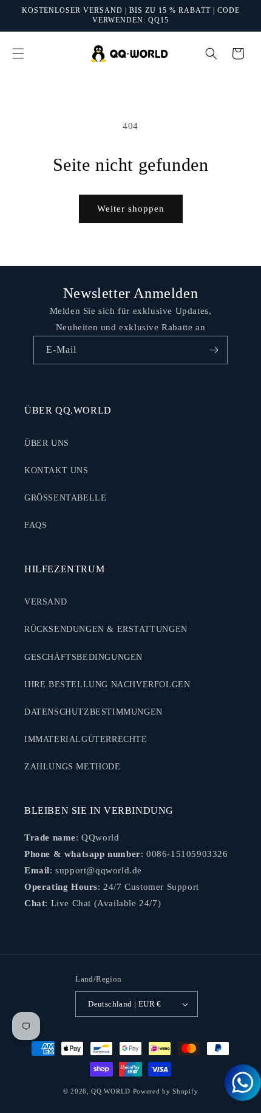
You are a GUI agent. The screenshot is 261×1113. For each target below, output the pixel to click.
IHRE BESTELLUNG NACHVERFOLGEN (107, 684)
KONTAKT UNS (56, 470)
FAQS (35, 525)
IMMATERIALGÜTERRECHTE (85, 739)
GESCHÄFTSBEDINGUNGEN (83, 657)
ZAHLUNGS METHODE (72, 766)
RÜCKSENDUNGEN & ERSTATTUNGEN (106, 629)
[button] (18, 53)
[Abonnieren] (213, 350)
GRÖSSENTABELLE (65, 497)
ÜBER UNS (46, 443)
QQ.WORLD (110, 1091)
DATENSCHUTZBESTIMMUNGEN (93, 711)
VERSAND (45, 601)
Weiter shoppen (130, 208)
